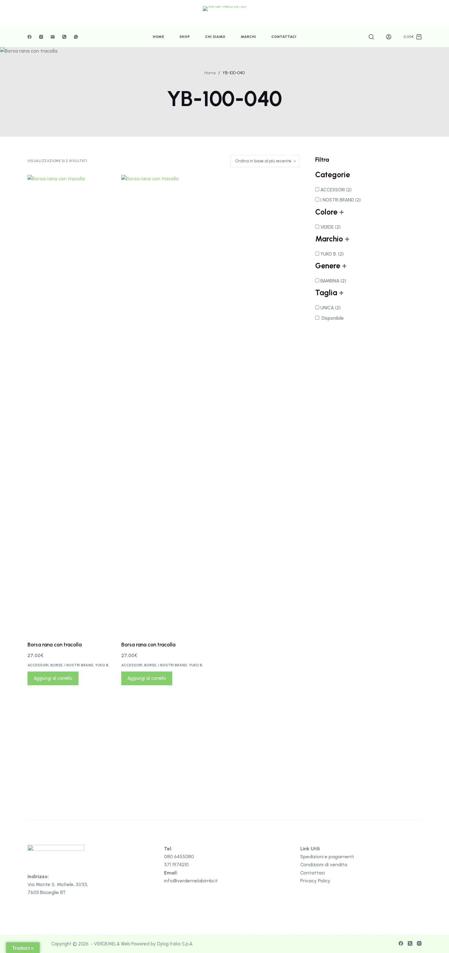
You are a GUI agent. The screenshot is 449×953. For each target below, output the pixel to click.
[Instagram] (41, 37)
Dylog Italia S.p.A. (175, 944)
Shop (184, 37)
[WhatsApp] (76, 37)
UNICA (330, 308)
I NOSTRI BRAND (78, 665)
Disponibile (333, 318)
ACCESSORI (38, 665)
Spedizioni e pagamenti (327, 856)
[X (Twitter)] (410, 943)
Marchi (248, 37)
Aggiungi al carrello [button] (53, 678)
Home (158, 37)
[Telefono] (64, 37)
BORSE (56, 665)
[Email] (53, 37)
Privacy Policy (315, 881)
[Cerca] (371, 36)
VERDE (330, 227)
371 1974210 (176, 864)
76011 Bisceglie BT (46, 892)
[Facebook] (29, 37)
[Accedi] (388, 36)
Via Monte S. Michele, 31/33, (57, 884)
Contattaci (283, 37)
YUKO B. (102, 665)
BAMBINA (333, 281)
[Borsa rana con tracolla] (69, 404)
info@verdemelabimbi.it (191, 881)
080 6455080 (179, 856)
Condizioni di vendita (323, 864)
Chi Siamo (215, 37)
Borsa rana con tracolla (54, 645)
